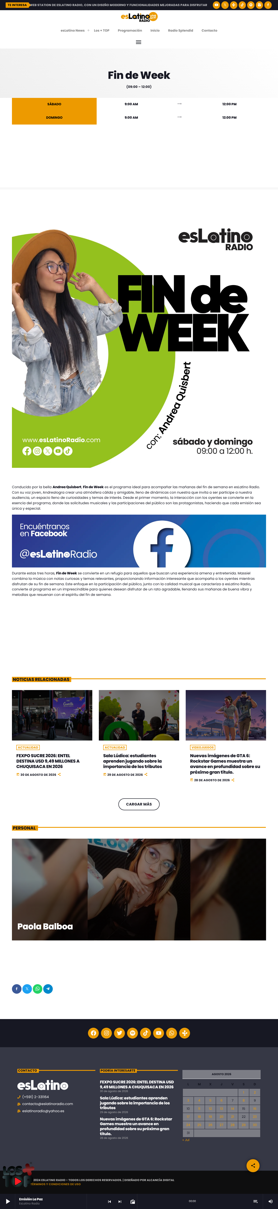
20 (221, 1117)
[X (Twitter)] (225, 5)
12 (210, 1109)
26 (210, 1125)
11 (199, 1109)
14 (232, 1109)
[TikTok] (242, 5)
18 (199, 1117)
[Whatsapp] (171, 1033)
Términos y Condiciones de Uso (55, 1184)
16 (254, 1109)
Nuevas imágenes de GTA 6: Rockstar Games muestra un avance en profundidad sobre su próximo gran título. (225, 764)
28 (233, 1125)
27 (221, 1125)
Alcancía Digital (160, 1180)
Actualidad (28, 747)
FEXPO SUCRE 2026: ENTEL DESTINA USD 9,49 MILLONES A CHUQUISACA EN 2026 (47, 761)
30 (255, 1125)
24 (188, 1125)
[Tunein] (233, 5)
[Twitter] (119, 1033)
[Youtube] (158, 1033)
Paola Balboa (45, 926)
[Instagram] (259, 5)
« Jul (185, 1140)
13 (221, 1109)
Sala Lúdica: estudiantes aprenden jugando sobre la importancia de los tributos (132, 761)
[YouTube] (216, 5)
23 (254, 1117)
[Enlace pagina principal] (139, 17)
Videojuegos (203, 747)
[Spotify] (251, 5)
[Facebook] (268, 5)
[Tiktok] (145, 1033)
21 (232, 1117)
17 (188, 1117)
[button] (31, 1163)
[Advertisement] (139, 157)
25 (199, 1125)
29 (244, 1125)
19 (210, 1117)
